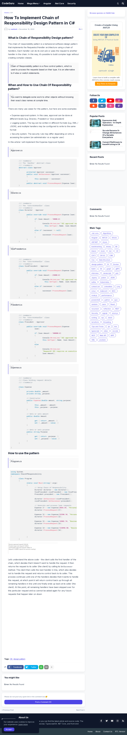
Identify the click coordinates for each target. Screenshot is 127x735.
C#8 (111, 255)
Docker (116, 264)
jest (117, 273)
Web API (103, 335)
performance (107, 295)
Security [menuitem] (71, 3)
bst (110, 251)
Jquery (94, 278)
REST (117, 309)
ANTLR (104, 238)
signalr (105, 313)
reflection (107, 309)
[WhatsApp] (41, 667)
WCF (93, 335)
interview (95, 273)
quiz (116, 300)
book (103, 251)
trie (115, 326)
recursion (95, 309)
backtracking (97, 247)
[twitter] (102, 100)
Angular (95, 238)
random (94, 304)
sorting (94, 318)
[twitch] (119, 106)
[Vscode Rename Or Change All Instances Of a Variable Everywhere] (95, 133)
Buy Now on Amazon (106, 84)
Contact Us (107, 731)
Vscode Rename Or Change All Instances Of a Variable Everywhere (112, 133)
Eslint (93, 269)
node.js (94, 295)
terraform (95, 322)
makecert (103, 291)
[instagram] (119, 100)
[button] (118, 3)
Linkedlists (108, 286)
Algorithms (107, 233)
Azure (105, 242)
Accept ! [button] (9, 729)
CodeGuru (8, 3)
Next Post (80, 710)
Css (93, 260)
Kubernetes (104, 282)
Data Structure (104, 260)
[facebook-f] (93, 100)
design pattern (19, 659)
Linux (94, 291)
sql (102, 318)
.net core (95, 233)
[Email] (46, 667)
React (113, 304)
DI (108, 264)
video (106, 331)
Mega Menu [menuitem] (32, 3)
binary (108, 247)
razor (104, 304)
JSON (112, 278)
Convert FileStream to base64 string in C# (112, 143)
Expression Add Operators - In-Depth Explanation (111, 122)
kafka (94, 282)
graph (109, 269)
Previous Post (8, 710)
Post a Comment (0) (43, 702)
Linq (118, 286)
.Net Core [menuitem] (59, 3)
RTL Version (120, 731)
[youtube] (110, 100)
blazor (94, 251)
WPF (112, 335)
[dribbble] (110, 106)
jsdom (103, 278)
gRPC (118, 269)
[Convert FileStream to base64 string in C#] (95, 145)
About (97, 731)
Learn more (23, 724)
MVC (114, 291)
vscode (115, 331)
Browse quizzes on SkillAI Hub (102, 13)
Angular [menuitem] (47, 3)
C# (11, 12)
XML (93, 340)
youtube (102, 340)
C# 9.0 (102, 255)
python (107, 300)
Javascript (107, 273)
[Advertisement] (43, 637)
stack (110, 318)
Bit (116, 247)
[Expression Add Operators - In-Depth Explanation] (95, 123)
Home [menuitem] (21, 3)
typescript (95, 331)
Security (95, 313)
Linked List (96, 286)
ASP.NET (95, 242)
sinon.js (115, 313)
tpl (109, 326)
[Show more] (51, 667)
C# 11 (93, 255)
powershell (96, 300)
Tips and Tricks (98, 326)
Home (6, 12)
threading (107, 322)
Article (114, 238)
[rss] (123, 721)
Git (101, 269)
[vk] (102, 106)
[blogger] (93, 106)
